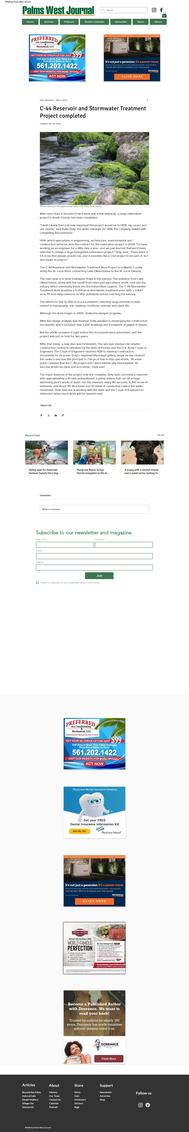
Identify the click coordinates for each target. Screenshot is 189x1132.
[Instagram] (154, 10)
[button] (164, 15)
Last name (100, 539)
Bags (76, 1107)
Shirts (77, 1092)
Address (40, 562)
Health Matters (30, 1099)
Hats (76, 1095)
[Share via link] (63, 415)
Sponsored (28, 1107)
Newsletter (106, 1092)
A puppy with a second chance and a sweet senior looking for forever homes (142, 471)
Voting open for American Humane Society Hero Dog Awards (43, 471)
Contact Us (55, 1099)
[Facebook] (161, 10)
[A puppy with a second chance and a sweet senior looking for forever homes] (142, 453)
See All (161, 435)
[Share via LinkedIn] (55, 415)
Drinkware (80, 1099)
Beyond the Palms (31, 1092)
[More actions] (147, 100)
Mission (53, 1092)
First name (41, 539)
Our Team (54, 1095)
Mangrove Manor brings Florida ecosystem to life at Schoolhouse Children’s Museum (92, 471)
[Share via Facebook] (41, 415)
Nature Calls (46, 405)
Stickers (78, 1103)
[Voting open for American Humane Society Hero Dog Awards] (46, 453)
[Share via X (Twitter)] (48, 415)
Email (39, 551)
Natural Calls (29, 1095)
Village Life (28, 1103)
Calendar (54, 1103)
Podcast (53, 1107)
